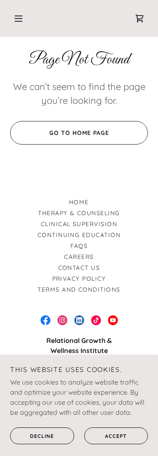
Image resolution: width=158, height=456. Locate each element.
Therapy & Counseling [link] (79, 213)
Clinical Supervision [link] (79, 224)
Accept (116, 436)
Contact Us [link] (79, 267)
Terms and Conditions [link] (79, 289)
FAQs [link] (79, 246)
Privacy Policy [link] (79, 278)
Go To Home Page (79, 133)
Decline (42, 436)
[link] (139, 18)
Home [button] (79, 202)
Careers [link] (79, 257)
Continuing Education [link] (79, 235)
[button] (18, 18)
